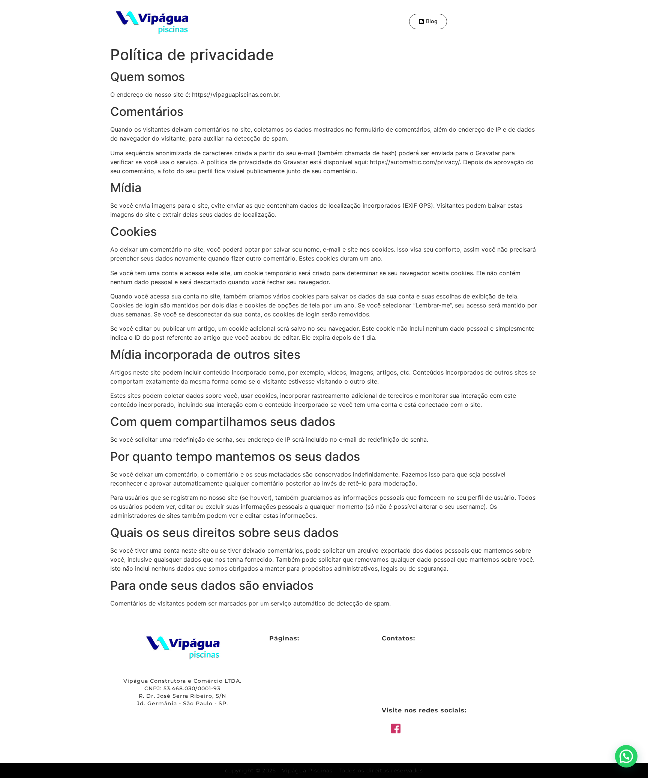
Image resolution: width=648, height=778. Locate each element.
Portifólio (340, 21)
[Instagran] (483, 729)
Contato (379, 21)
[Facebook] (468, 21)
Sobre (266, 21)
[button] (626, 756)
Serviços (300, 21)
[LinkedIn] (454, 729)
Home (236, 21)
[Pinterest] (481, 21)
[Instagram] (508, 21)
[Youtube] (522, 21)
